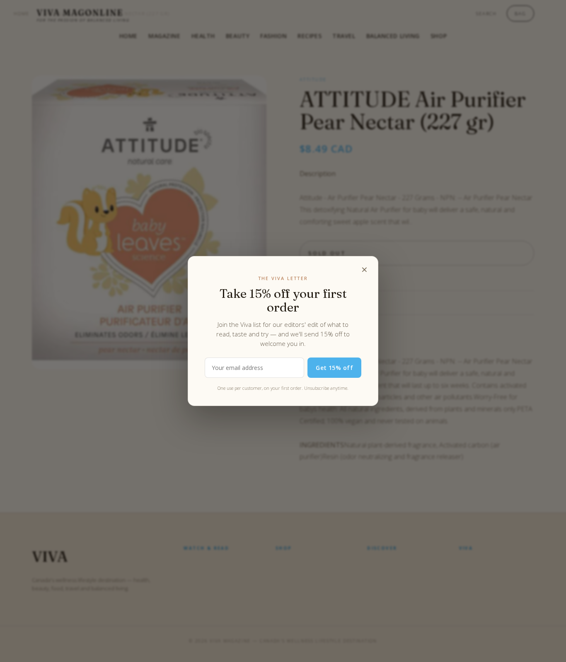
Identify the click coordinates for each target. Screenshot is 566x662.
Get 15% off (334, 368)
